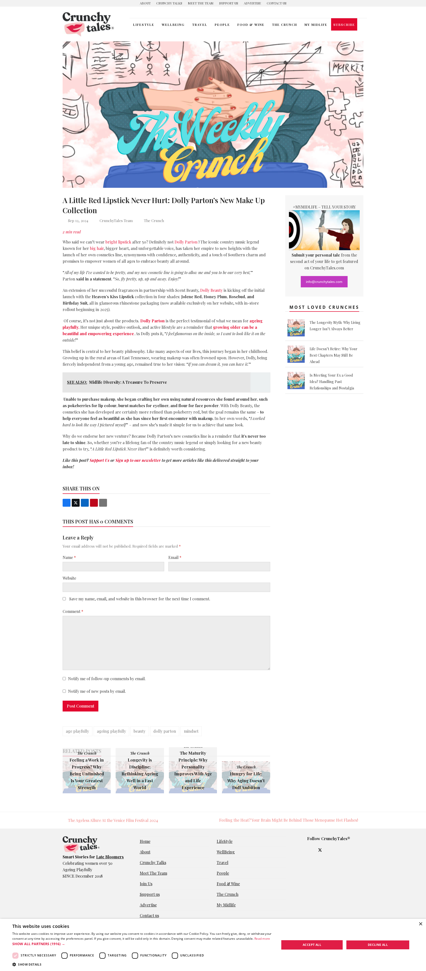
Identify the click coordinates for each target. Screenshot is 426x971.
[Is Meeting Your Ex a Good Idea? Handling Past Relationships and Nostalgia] (296, 387)
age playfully (77, 731)
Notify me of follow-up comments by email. (107, 678)
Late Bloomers (110, 856)
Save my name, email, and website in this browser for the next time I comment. (139, 598)
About (145, 851)
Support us (150, 894)
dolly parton (164, 731)
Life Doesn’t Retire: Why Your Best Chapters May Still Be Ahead (333, 355)
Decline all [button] (378, 945)
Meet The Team (153, 873)
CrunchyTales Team (116, 220)
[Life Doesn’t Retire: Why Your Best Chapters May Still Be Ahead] (296, 361)
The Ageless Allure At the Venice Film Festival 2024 (110, 821)
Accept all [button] (312, 945)
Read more (262, 938)
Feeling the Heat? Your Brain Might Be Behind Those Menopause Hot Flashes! (288, 820)
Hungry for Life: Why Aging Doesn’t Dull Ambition (246, 780)
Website (69, 578)
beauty (139, 731)
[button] (362, 24)
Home (145, 841)
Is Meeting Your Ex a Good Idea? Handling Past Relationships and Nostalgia (332, 381)
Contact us (149, 915)
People (223, 873)
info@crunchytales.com (324, 282)
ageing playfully (111, 731)
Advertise (148, 904)
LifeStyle (224, 841)
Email (174, 557)
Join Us (146, 883)
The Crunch (154, 220)
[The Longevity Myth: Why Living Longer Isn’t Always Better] (296, 334)
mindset (191, 731)
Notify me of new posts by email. (97, 691)
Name (69, 557)
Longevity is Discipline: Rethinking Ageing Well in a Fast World (140, 773)
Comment (73, 611)
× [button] (420, 924)
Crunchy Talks (153, 862)
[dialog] (213, 945)
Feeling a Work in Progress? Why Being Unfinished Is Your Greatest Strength (87, 773)
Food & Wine (228, 883)
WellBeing (226, 851)
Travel (222, 862)
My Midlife (226, 904)
